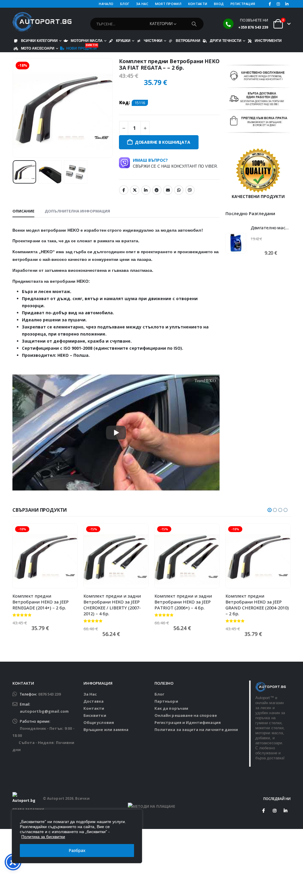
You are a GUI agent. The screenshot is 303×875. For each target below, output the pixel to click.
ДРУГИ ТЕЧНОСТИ (225, 40)
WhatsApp (178, 190)
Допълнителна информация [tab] (77, 211)
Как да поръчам (171, 708)
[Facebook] (270, 4)
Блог (159, 694)
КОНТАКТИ (197, 3)
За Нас (90, 694)
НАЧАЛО (106, 3)
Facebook (123, 190)
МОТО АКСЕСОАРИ (37, 48)
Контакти (93, 708)
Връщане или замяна (105, 729)
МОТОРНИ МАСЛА (86, 40)
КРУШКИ (123, 40)
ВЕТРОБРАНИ (188, 40)
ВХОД (219, 3)
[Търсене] (194, 24)
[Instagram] (278, 4)
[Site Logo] (42, 22)
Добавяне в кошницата (162, 142)
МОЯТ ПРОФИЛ (168, 3)
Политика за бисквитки (43, 836)
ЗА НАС (142, 3)
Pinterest (157, 190)
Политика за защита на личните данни (196, 729)
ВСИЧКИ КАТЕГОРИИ (39, 40)
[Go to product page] (235, 243)
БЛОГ (124, 3)
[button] (13, 108)
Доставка (93, 701)
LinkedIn (146, 190)
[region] (77, 836)
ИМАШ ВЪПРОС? (175, 163)
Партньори (166, 701)
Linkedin (285, 810)
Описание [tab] (23, 211)
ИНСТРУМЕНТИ (268, 40)
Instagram (274, 810)
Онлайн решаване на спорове (185, 715)
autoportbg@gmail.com (44, 711)
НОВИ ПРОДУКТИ (81, 48)
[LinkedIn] (287, 4)
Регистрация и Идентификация (187, 722)
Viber (190, 190)
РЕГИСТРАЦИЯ (243, 3)
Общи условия (98, 722)
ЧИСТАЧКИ (153, 40)
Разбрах (77, 850)
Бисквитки (94, 715)
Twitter (134, 190)
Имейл (168, 190)
